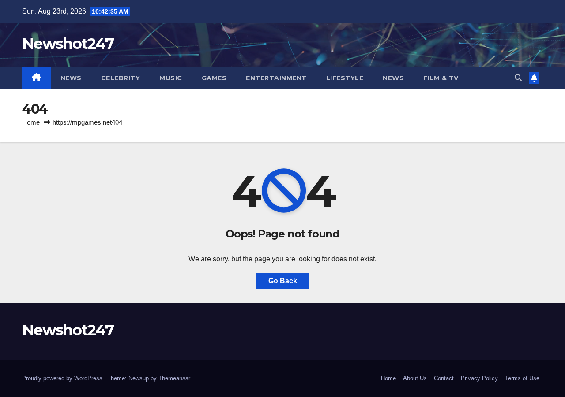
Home (31, 122)
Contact (444, 378)
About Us (415, 378)
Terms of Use (522, 378)
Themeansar (174, 378)
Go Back (282, 281)
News (71, 78)
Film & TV (441, 78)
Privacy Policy (479, 378)
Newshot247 (67, 43)
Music (170, 78)
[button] (518, 78)
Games (214, 78)
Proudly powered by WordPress (63, 378)
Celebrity (120, 78)
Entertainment (276, 78)
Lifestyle (345, 78)
